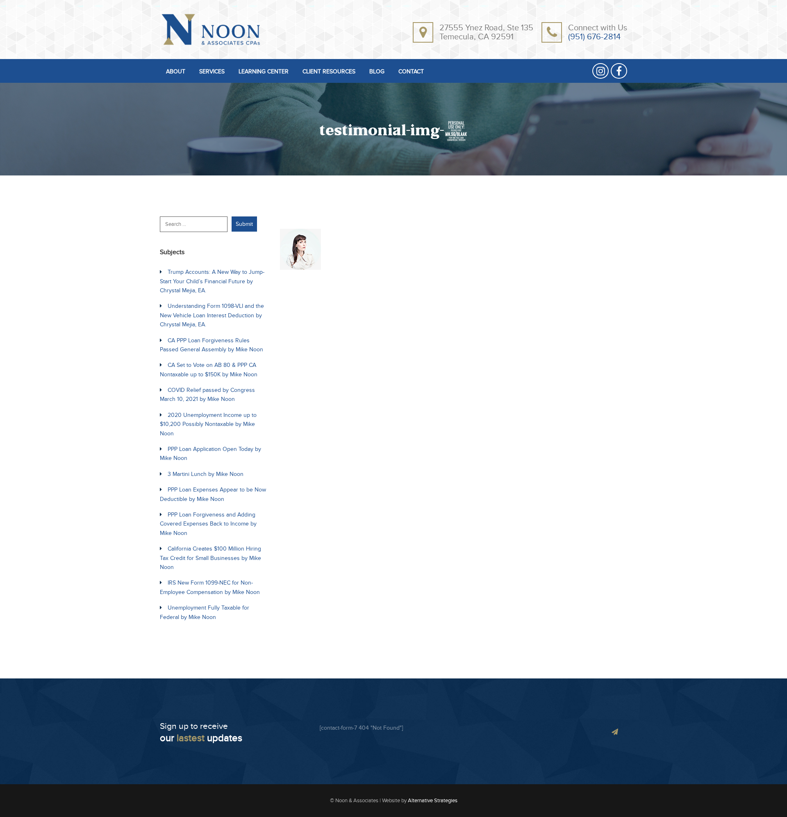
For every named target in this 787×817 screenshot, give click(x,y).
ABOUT (175, 72)
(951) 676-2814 (594, 37)
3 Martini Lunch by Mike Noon (205, 474)
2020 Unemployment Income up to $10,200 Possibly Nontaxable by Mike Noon (208, 424)
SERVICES (212, 72)
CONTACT (411, 72)
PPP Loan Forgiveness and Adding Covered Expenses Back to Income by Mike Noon (208, 524)
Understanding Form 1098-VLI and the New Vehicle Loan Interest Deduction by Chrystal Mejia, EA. (212, 315)
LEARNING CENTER (264, 72)
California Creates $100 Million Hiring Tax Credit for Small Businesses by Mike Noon (210, 558)
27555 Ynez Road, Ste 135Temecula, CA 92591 (486, 32)
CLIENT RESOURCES (329, 72)
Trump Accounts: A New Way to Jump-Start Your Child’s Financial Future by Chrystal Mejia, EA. (212, 281)
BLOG (376, 72)
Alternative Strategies (432, 800)
